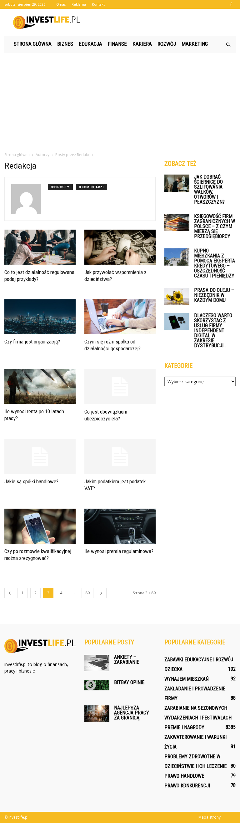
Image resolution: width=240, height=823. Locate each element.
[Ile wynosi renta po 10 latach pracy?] (40, 386)
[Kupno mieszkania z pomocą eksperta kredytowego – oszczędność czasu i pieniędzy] (176, 257)
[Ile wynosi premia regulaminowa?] (120, 526)
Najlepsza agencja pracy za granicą (131, 713)
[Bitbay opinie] (96, 685)
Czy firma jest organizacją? (32, 341)
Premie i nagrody (184, 727)
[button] (228, 44)
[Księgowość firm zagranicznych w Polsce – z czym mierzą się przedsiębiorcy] (176, 222)
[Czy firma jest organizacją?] (40, 316)
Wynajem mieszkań (186, 679)
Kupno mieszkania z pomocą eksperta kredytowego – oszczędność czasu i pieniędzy (214, 263)
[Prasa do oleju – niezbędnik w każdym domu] (176, 296)
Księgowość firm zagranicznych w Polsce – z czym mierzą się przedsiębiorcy (214, 226)
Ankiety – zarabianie (126, 659)
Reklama (79, 4)
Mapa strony (209, 817)
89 (87, 593)
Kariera (142, 44)
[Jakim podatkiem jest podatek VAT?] (120, 456)
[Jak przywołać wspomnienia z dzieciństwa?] (120, 247)
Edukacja (90, 44)
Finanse (117, 44)
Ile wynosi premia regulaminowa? (118, 551)
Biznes (65, 44)
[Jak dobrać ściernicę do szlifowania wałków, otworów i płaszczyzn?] (176, 183)
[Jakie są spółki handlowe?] (40, 456)
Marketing (195, 44)
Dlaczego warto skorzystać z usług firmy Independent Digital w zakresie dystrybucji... (213, 330)
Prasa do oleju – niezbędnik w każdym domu (214, 295)
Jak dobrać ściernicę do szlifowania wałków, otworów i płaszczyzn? (209, 189)
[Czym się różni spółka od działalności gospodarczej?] (120, 316)
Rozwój (167, 44)
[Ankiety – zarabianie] (96, 663)
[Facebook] (231, 4)
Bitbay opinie (129, 682)
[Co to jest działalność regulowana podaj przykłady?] (40, 247)
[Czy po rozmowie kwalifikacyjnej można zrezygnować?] (40, 526)
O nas (61, 4)
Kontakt (98, 4)
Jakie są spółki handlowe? (31, 481)
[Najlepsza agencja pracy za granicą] (96, 713)
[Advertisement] (120, 100)
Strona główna (33, 44)
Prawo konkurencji (187, 786)
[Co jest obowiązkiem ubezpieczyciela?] (120, 386)
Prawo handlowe (184, 776)
